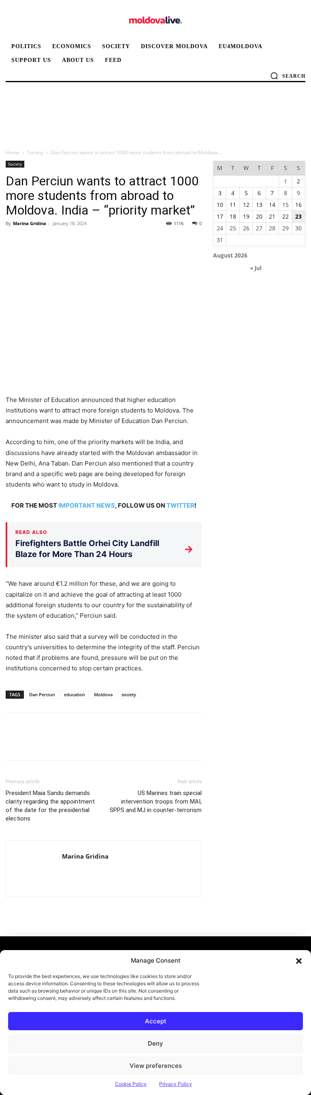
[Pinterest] (51, 242)
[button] (299, 961)
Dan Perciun (42, 694)
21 (272, 216)
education (74, 694)
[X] (32, 242)
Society (35, 152)
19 (246, 216)
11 (233, 204)
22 (285, 216)
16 (298, 204)
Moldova (103, 694)
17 (220, 216)
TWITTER (180, 505)
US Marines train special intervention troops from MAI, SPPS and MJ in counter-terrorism (156, 801)
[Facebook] (14, 242)
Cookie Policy (131, 1084)
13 (259, 204)
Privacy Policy (175, 1084)
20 (259, 216)
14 (272, 204)
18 (233, 216)
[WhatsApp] (70, 242)
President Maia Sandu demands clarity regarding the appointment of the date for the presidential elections (50, 805)
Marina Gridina (29, 223)
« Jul (256, 268)
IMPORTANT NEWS (86, 505)
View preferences (156, 1065)
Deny (155, 1043)
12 (246, 204)
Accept (155, 1021)
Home (12, 152)
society (128, 694)
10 (220, 204)
